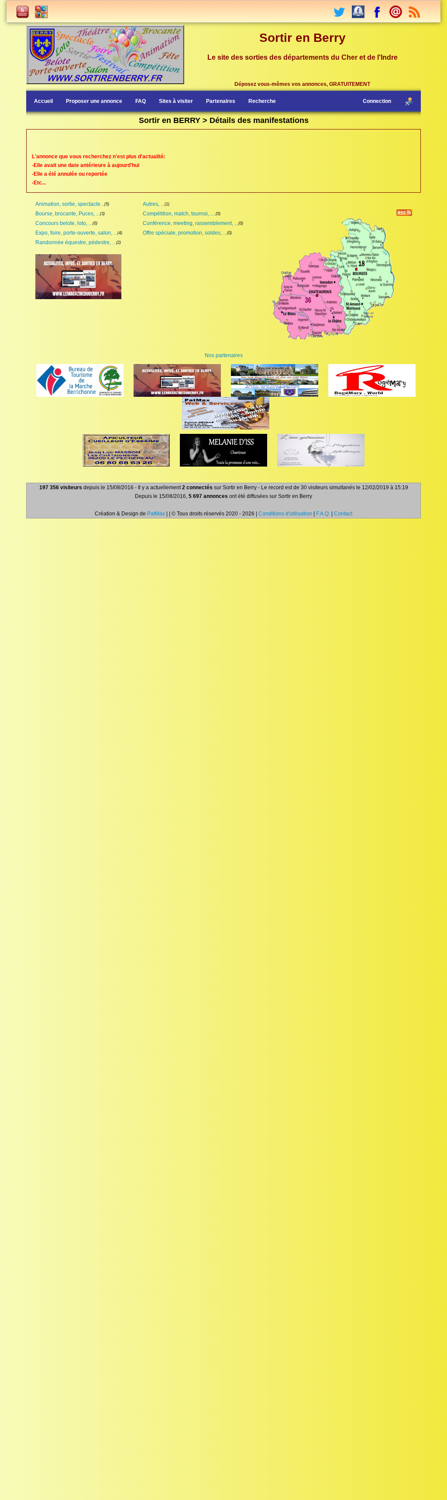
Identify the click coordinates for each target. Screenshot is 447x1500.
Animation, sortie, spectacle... (69, 204)
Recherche (262, 101)
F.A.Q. (323, 514)
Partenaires (220, 101)
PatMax (156, 514)
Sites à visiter (176, 101)
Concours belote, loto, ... (64, 223)
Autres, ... (154, 204)
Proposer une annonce (94, 101)
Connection (377, 101)
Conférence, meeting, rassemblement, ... (190, 223)
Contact (343, 514)
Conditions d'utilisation (285, 514)
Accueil (43, 101)
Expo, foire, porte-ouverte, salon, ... (76, 233)
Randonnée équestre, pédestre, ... (75, 242)
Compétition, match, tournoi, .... (179, 214)
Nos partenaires (224, 355)
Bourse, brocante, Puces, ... (67, 214)
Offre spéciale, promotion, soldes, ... (185, 233)
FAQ (140, 101)
